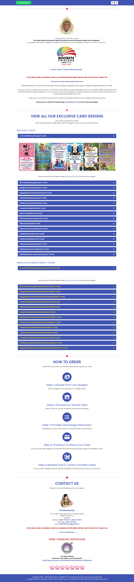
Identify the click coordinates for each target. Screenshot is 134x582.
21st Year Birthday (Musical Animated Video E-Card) (40, 286)
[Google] (116, 2)
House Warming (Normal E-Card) (33, 208)
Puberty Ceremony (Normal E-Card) (34, 229)
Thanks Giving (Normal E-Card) (32, 239)
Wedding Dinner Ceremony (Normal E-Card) (37, 254)
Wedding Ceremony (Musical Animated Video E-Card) (41, 343)
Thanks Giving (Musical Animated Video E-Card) (39, 333)
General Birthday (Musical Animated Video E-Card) (40, 302)
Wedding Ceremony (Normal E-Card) (34, 249)
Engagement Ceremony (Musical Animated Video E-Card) (42, 297)
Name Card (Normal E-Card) (31, 213)
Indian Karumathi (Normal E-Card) (33, 203)
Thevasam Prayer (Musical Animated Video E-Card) (40, 338)
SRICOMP (99, 577)
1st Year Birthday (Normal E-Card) (33, 136)
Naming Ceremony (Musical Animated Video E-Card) (40, 317)
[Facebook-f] (112, 2)
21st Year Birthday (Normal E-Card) (33, 183)
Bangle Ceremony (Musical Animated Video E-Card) (40, 292)
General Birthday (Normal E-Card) (33, 198)
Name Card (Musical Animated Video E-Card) (37, 312)
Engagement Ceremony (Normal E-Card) (36, 193)
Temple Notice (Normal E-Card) (32, 234)
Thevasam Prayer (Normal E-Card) (33, 244)
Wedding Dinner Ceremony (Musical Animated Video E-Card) (43, 348)
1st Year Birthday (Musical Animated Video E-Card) (40, 268)
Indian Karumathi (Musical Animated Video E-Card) (40, 307)
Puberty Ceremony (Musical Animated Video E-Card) (40, 322)
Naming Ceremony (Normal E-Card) (34, 218)
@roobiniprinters (70, 176)
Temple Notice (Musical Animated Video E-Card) (39, 327)
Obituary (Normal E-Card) (30, 224)
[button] (67, 136)
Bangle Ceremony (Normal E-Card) (33, 188)
